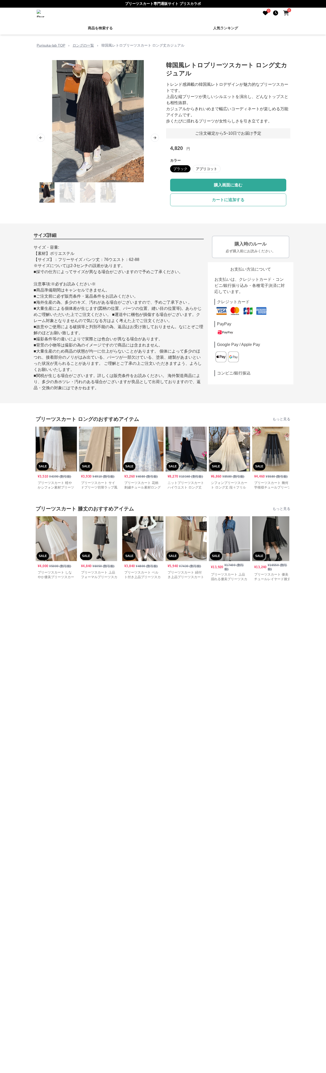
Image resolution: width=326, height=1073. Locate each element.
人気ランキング (225, 28)
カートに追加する (228, 200)
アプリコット (206, 169)
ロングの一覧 (83, 45)
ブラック (180, 169)
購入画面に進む (228, 185)
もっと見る (281, 419)
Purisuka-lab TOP (51, 45)
